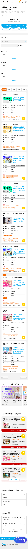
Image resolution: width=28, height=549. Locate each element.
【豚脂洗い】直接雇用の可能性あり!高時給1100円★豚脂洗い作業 (19, 128)
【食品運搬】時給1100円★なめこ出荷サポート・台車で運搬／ (18, 99)
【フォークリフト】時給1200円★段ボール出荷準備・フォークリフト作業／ (18, 159)
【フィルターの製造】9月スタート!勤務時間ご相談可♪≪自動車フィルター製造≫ (19, 252)
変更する (14, 58)
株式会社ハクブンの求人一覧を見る (9, 338)
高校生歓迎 (6, 28)
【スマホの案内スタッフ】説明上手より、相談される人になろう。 (18, 220)
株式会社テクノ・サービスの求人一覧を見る (11, 119)
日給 (19, 89)
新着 (9, 89)
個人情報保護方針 (15, 544)
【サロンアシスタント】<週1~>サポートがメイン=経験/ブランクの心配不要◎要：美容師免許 (19, 317)
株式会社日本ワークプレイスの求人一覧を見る (11, 305)
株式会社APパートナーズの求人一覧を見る (11, 241)
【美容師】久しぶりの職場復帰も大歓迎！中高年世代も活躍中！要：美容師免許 (18, 350)
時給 (14, 89)
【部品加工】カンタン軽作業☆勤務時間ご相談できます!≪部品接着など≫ (19, 189)
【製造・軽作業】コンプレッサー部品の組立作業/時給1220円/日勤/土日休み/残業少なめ (19, 283)
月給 (24, 89)
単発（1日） (14, 28)
